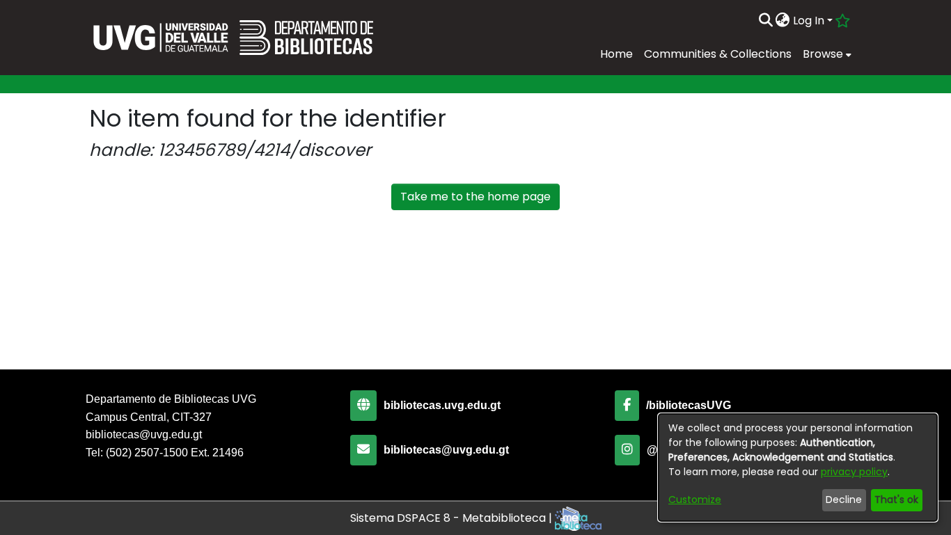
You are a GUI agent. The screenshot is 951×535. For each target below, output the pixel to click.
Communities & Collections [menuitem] (718, 54)
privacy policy (854, 472)
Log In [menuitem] (808, 21)
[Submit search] (765, 21)
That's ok (896, 499)
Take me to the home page (475, 197)
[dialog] (798, 467)
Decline (844, 499)
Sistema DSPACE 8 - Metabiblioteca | (452, 518)
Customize (694, 499)
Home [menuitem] (616, 54)
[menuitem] (783, 21)
